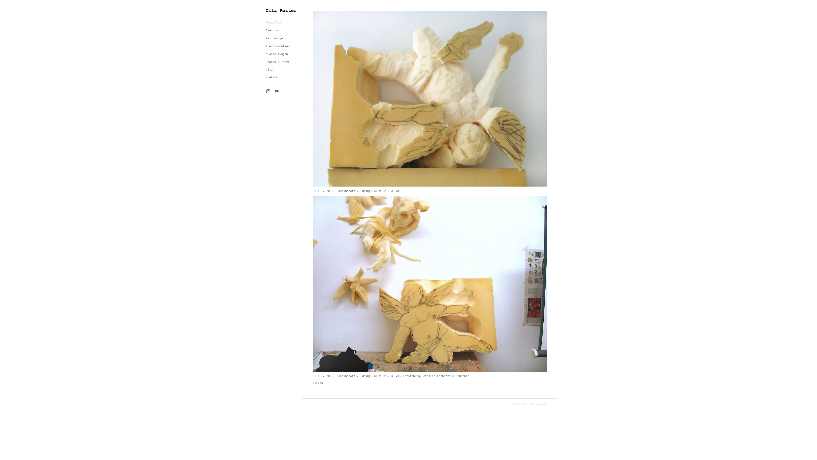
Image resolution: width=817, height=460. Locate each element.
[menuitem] (281, 23)
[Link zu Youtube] (276, 91)
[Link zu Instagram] (268, 92)
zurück (318, 383)
